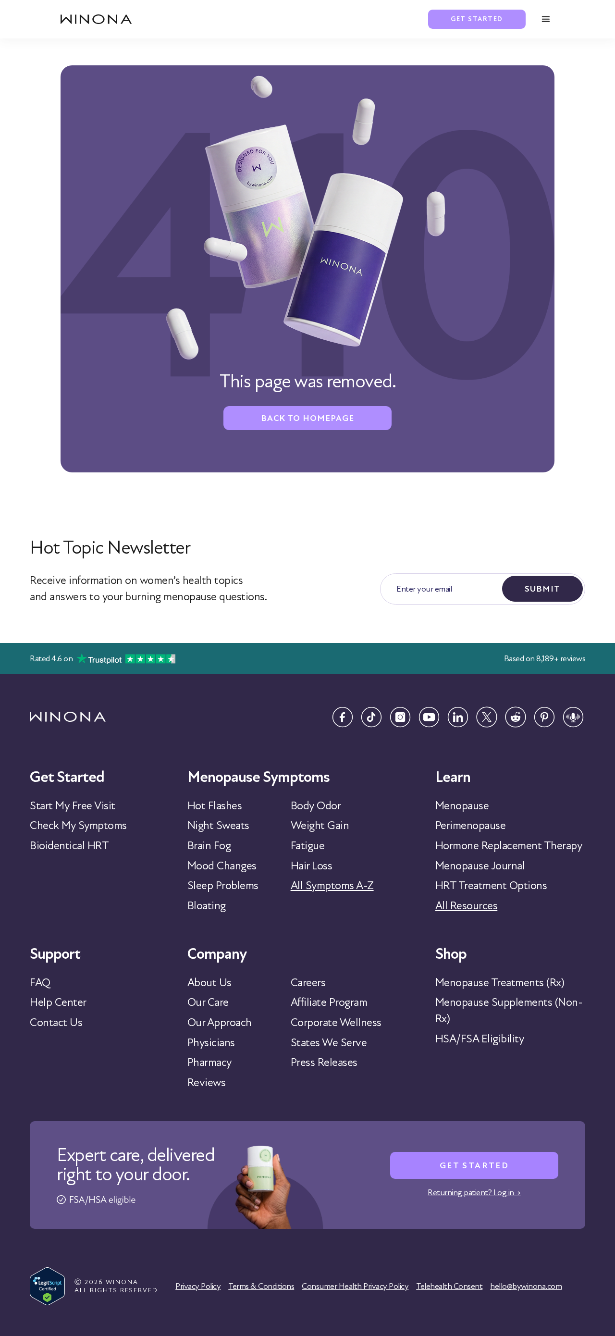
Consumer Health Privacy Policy (355, 1286)
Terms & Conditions (261, 1286)
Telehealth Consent (449, 1286)
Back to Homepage (307, 418)
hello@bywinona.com (526, 1286)
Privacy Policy (198, 1286)
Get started (477, 19)
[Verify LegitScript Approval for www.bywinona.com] (47, 1286)
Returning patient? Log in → (474, 1193)
